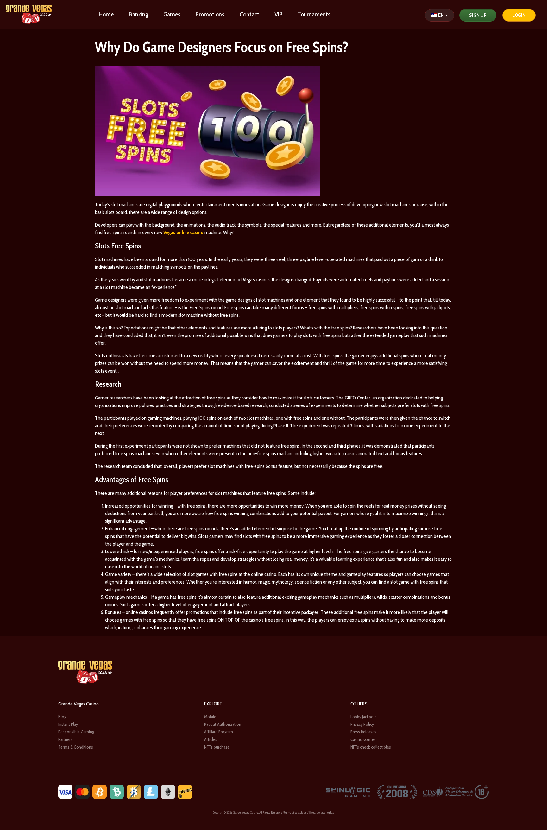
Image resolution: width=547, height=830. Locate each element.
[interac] (185, 791)
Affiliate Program (218, 732)
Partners (65, 739)
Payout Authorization (222, 724)
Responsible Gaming (76, 732)
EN (441, 15)
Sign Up (478, 15)
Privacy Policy (362, 724)
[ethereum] (168, 791)
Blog (62, 716)
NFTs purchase (216, 747)
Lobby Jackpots (363, 716)
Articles (210, 739)
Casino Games (363, 739)
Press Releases (363, 732)
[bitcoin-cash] (117, 791)
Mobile (210, 716)
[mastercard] (82, 791)
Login (518, 15)
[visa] (65, 791)
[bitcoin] (99, 791)
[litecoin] (151, 791)
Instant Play (68, 724)
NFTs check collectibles (370, 747)
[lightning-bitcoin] (134, 791)
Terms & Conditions (75, 747)
